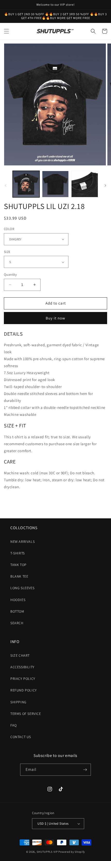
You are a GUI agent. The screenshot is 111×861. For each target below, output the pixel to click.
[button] (6, 31)
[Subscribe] (85, 770)
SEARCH (16, 623)
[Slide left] (5, 185)
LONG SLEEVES (22, 588)
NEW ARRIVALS (22, 541)
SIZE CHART (20, 655)
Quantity (10, 274)
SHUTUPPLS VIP (47, 852)
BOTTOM (17, 611)
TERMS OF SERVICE (25, 713)
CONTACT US (20, 737)
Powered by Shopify (71, 852)
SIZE (7, 252)
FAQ (13, 725)
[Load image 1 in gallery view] (26, 184)
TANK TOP (18, 564)
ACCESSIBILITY (22, 667)
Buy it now (55, 318)
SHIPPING (18, 702)
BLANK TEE (19, 576)
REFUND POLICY (23, 690)
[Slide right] (105, 185)
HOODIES (17, 599)
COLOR (9, 229)
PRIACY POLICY (22, 678)
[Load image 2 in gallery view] (55, 184)
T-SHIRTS (17, 553)
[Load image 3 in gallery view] (84, 184)
